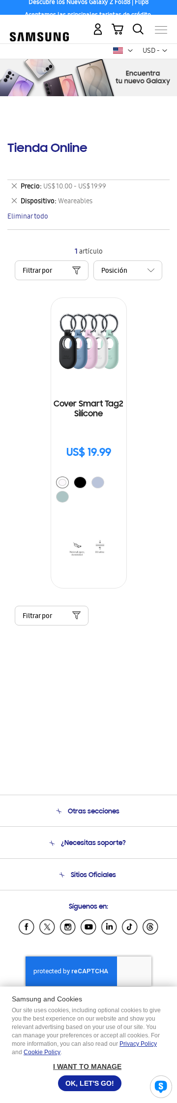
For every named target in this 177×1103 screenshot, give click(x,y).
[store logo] (39, 25)
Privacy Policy (138, 1043)
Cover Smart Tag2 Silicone (88, 409)
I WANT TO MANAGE (87, 1066)
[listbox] (88, 491)
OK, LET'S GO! (89, 1083)
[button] (130, 50)
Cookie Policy (42, 1052)
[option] (62, 482)
